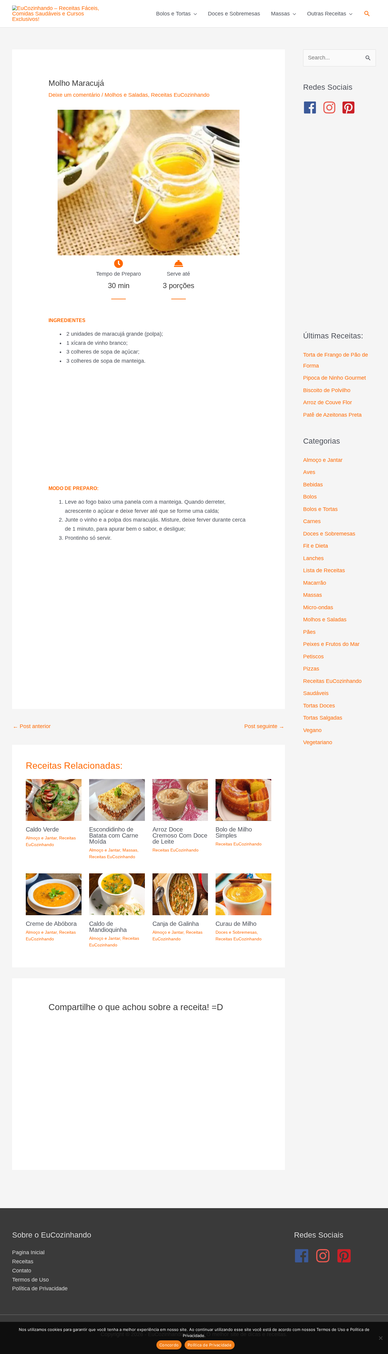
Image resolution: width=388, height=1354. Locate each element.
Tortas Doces (319, 706)
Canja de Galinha (175, 923)
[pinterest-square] (351, 107)
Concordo (169, 1344)
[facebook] (312, 107)
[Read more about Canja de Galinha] (180, 894)
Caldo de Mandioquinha (108, 926)
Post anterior (32, 726)
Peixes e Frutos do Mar (331, 644)
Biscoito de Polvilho (326, 390)
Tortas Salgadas (322, 718)
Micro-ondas (318, 607)
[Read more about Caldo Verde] (54, 800)
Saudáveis (316, 693)
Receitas (22, 1261)
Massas (129, 850)
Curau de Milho (236, 923)
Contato (21, 1271)
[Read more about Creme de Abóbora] (54, 894)
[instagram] (331, 107)
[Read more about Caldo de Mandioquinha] (117, 894)
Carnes (312, 521)
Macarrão (314, 583)
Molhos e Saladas (126, 95)
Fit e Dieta (315, 546)
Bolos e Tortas (320, 509)
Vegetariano (317, 742)
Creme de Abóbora (51, 923)
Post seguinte (264, 726)
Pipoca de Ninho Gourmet (334, 378)
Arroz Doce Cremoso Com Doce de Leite (179, 835)
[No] (380, 1338)
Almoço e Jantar (41, 837)
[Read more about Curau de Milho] (243, 894)
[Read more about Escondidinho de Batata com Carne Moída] (117, 800)
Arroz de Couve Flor (327, 402)
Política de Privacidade (40, 1288)
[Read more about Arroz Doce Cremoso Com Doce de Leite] (180, 800)
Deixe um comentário (74, 95)
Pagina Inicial (28, 1252)
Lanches (313, 558)
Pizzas (311, 669)
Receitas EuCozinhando (180, 95)
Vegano (312, 730)
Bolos (310, 497)
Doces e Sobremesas (236, 932)
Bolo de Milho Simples (234, 832)
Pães (309, 632)
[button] (366, 13)
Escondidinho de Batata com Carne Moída (113, 835)
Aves (309, 472)
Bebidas (313, 485)
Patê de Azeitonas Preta (332, 415)
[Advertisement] (148, 425)
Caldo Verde (42, 829)
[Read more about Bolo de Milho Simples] (243, 800)
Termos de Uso (30, 1280)
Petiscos (313, 656)
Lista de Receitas (324, 570)
